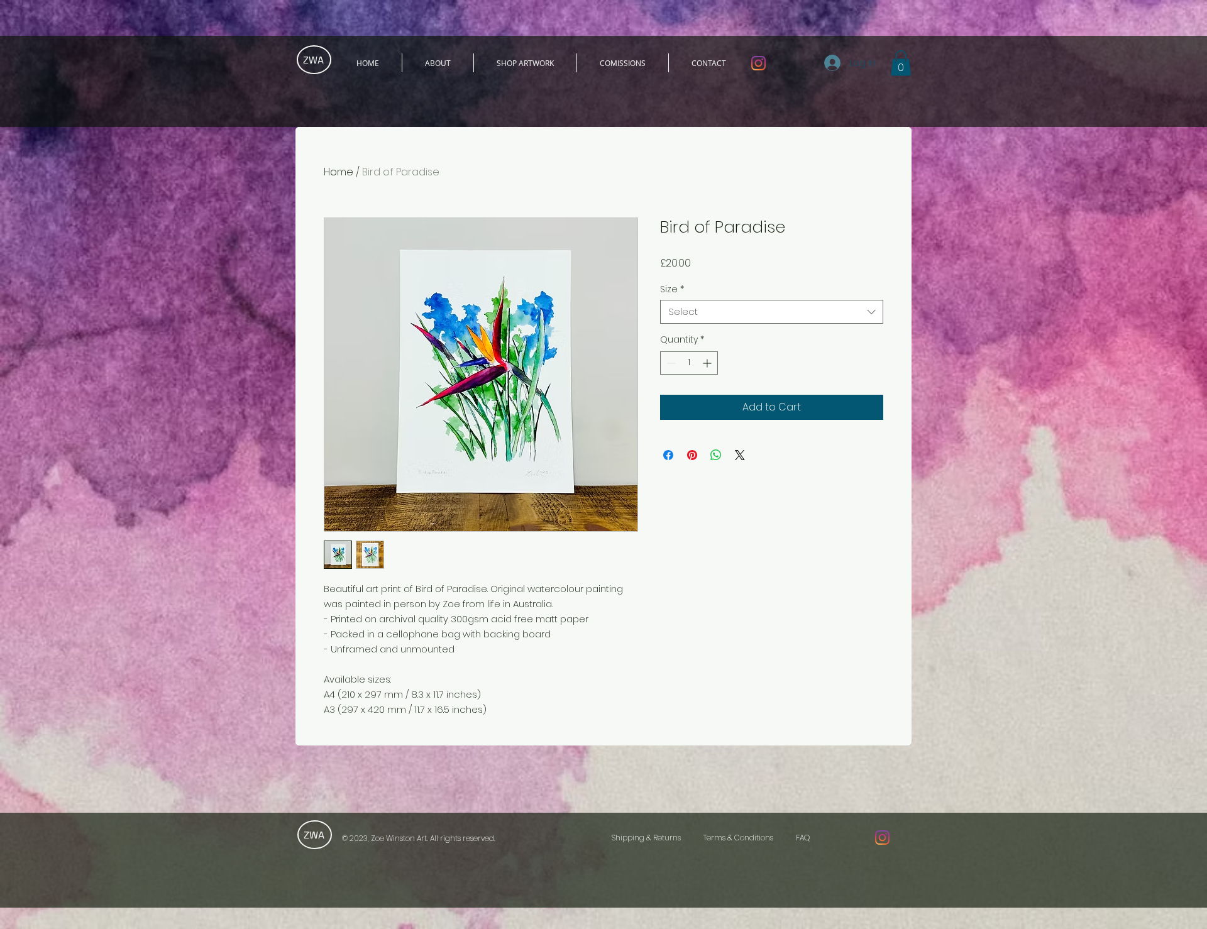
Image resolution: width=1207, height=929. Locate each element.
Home (338, 172)
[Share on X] (739, 455)
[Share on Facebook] (668, 455)
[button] (901, 63)
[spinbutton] (689, 363)
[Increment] (708, 363)
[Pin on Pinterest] (692, 455)
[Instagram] (758, 63)
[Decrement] (670, 363)
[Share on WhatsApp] (716, 455)
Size (672, 289)
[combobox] (771, 312)
